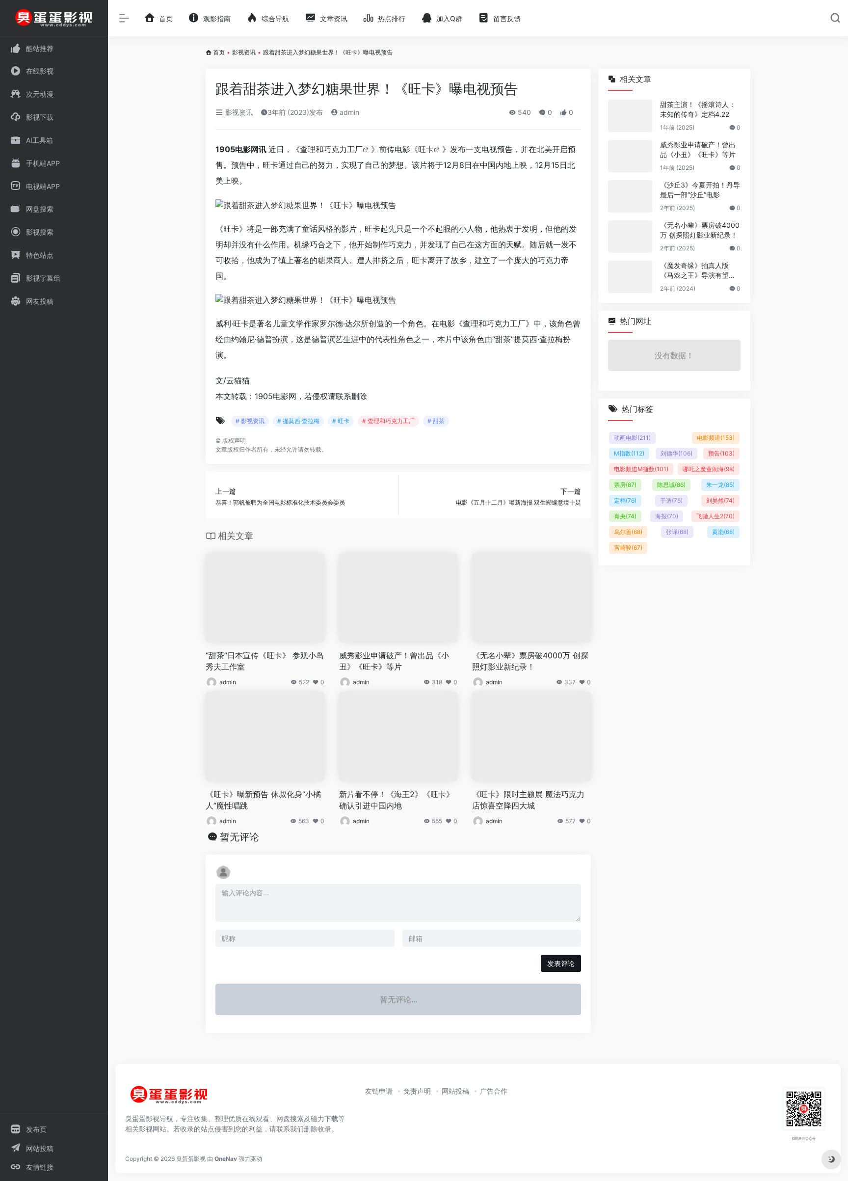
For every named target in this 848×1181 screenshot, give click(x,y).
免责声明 (417, 1091)
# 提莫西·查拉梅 (298, 421)
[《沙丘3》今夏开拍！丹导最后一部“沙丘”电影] (630, 196)
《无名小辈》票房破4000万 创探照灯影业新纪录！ (530, 660)
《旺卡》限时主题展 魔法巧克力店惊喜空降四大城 (528, 799)
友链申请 (379, 1091)
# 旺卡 (340, 421)
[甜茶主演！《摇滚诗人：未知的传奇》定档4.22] (630, 116)
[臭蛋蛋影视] (169, 1098)
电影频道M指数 (641, 469)
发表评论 (561, 963)
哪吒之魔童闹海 (709, 469)
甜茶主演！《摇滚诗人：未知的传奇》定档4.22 (698, 109)
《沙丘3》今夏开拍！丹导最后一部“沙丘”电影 (700, 190)
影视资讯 (244, 52)
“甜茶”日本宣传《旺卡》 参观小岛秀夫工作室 (265, 660)
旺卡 (426, 149)
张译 (677, 532)
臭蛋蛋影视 (191, 1158)
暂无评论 (239, 837)
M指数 (629, 453)
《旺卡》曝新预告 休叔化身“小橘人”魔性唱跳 (263, 799)
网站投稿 (455, 1091)
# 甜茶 (436, 421)
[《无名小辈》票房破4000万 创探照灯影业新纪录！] (630, 236)
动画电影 (632, 437)
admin (348, 112)
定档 (625, 500)
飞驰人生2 (715, 516)
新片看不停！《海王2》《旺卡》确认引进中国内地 (396, 799)
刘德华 (676, 453)
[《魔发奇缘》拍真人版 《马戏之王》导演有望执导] (630, 277)
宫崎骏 (628, 547)
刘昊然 (720, 500)
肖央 (625, 516)
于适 (671, 500)
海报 (666, 516)
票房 (625, 484)
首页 (219, 52)
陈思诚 (671, 484)
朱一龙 (720, 484)
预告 (721, 453)
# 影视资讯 (250, 421)
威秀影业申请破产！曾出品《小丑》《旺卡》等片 (394, 660)
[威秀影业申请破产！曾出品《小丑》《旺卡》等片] (630, 156)
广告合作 (493, 1091)
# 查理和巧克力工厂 (388, 421)
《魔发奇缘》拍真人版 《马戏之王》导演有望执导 (698, 270)
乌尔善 (628, 532)
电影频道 (716, 437)
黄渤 (723, 532)
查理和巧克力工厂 (331, 149)
